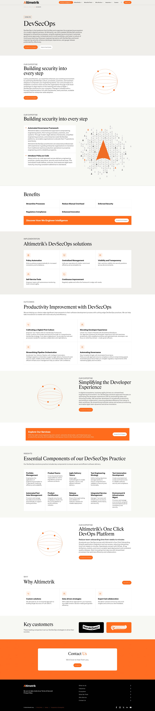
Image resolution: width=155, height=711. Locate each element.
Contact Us (77, 665)
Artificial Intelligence (65, 2)
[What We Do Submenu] (81, 2)
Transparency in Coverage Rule (57, 707)
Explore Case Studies (46, 47)
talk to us (127, 2)
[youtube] (130, 707)
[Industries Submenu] (111, 2)
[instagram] (120, 707)
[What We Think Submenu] (92, 2)
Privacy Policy (39, 707)
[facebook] (116, 707)
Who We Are (98, 2)
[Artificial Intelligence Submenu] (71, 2)
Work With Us (126, 582)
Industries (108, 2)
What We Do (77, 2)
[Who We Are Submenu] (102, 2)
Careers (116, 2)
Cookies (46, 707)
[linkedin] (127, 707)
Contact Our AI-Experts (122, 220)
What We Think (88, 2)
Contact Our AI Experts (30, 47)
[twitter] (123, 707)
